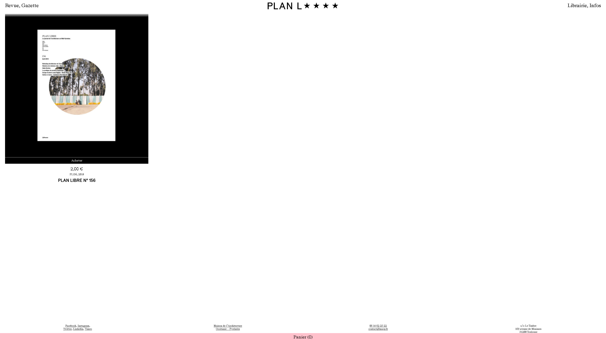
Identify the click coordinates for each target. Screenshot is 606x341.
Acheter (76, 160)
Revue (12, 5)
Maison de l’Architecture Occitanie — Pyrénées (228, 327)
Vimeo (88, 328)
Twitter (67, 328)
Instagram (83, 325)
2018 (81, 174)
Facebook (70, 325)
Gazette (30, 5)
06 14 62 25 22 (378, 325)
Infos (595, 5)
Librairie (577, 5)
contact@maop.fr (378, 328)
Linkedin (78, 328)
